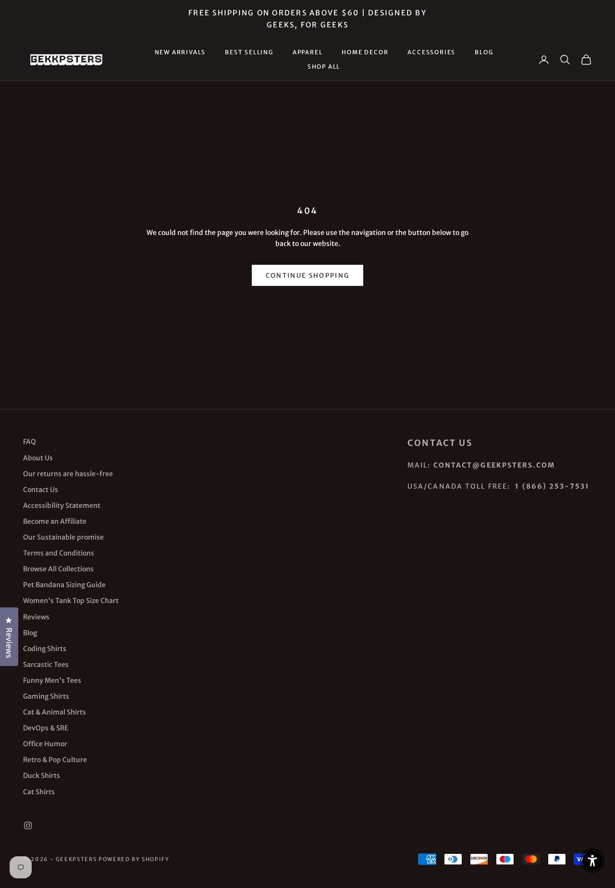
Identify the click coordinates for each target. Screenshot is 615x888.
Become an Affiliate (54, 521)
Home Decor (365, 52)
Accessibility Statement (61, 505)
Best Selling (249, 52)
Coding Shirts (44, 648)
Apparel (308, 52)
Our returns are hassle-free (68, 473)
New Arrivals (180, 52)
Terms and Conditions (58, 553)
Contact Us (40, 489)
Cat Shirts (39, 792)
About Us (38, 458)
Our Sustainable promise (63, 537)
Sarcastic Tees (46, 664)
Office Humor (45, 744)
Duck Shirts (41, 775)
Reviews (36, 617)
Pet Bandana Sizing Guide (64, 584)
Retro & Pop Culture (55, 759)
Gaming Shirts (46, 696)
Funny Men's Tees (52, 680)
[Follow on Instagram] (28, 825)
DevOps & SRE (45, 728)
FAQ (29, 441)
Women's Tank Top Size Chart (71, 600)
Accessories (431, 52)
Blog (484, 52)
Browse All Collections (58, 569)
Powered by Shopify (134, 859)
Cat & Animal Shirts (54, 712)
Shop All (324, 66)
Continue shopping (308, 275)
